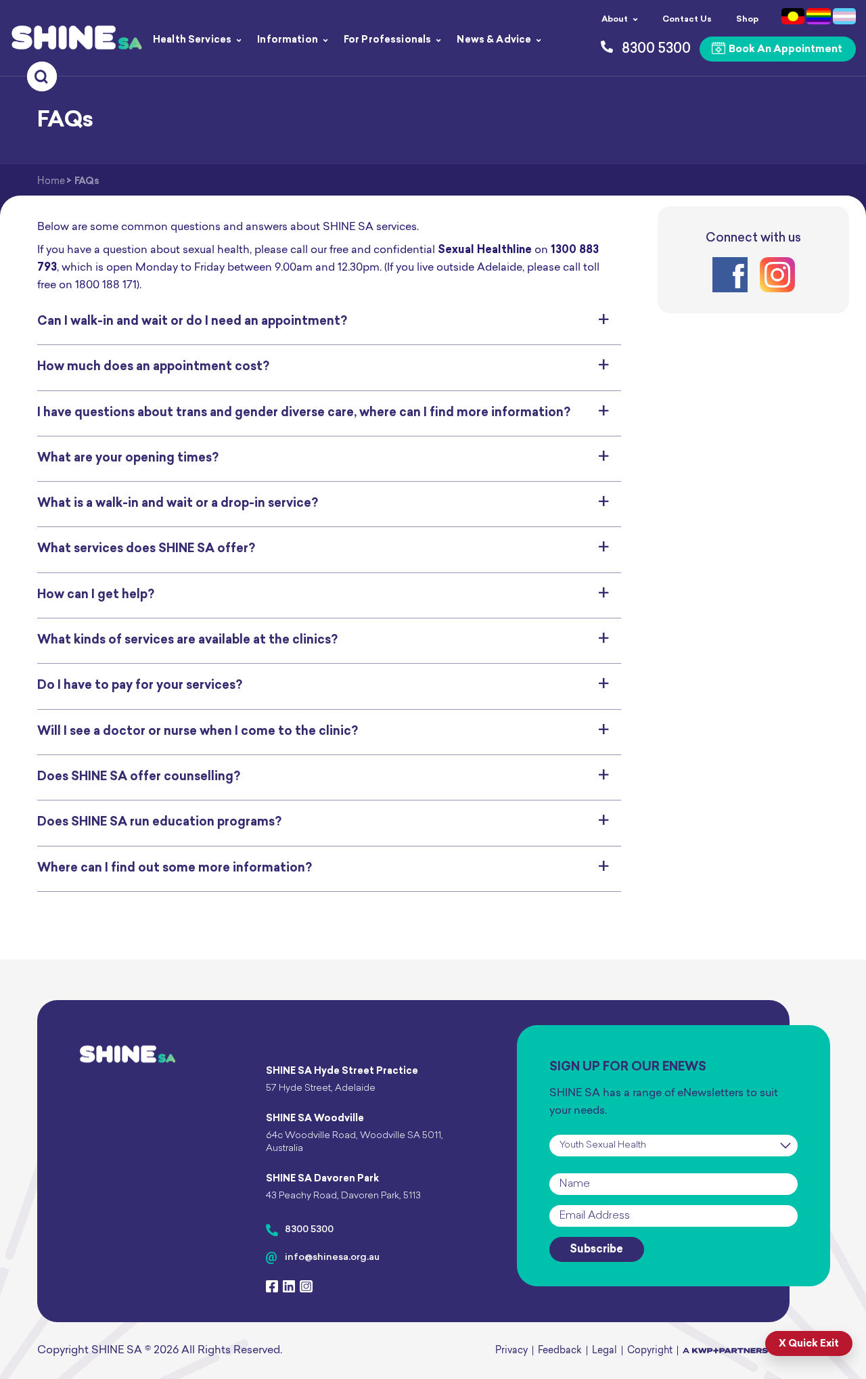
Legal (604, 1351)
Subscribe (596, 1249)
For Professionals (387, 40)
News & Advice (494, 40)
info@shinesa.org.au (332, 1257)
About (614, 20)
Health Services (192, 40)
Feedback (560, 1351)
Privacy (511, 1351)
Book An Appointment (784, 50)
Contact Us (687, 20)
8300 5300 (309, 1230)
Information (287, 40)
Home (51, 182)
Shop (747, 20)
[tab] (329, 322)
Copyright (650, 1351)
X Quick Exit (809, 1344)
